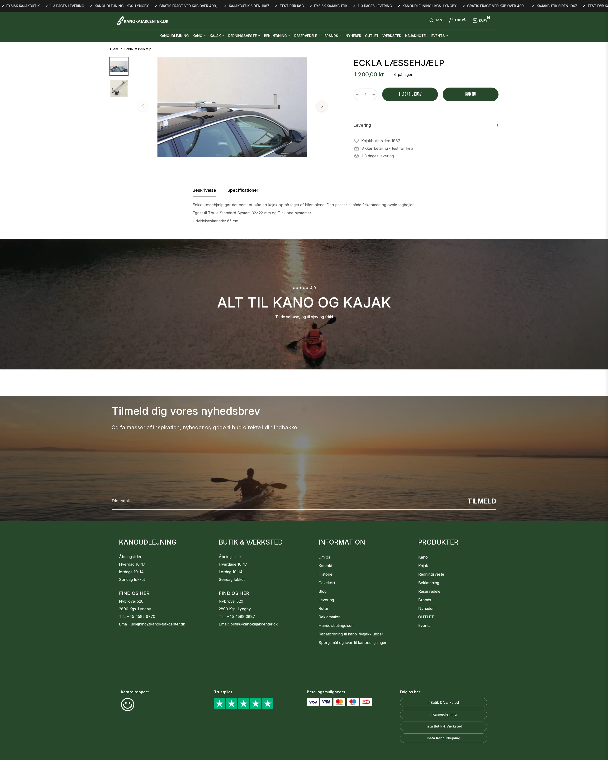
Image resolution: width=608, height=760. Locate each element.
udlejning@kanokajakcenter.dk (158, 624)
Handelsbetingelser (335, 625)
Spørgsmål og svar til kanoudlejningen (352, 642)
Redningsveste (431, 574)
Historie (325, 574)
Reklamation (329, 617)
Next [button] (322, 106)
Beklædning (428, 582)
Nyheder (426, 608)
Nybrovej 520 (131, 601)
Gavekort (326, 582)
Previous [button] (142, 106)
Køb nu (470, 94)
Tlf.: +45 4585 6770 (137, 616)
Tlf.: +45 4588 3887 (237, 616)
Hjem (114, 49)
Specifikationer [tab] (243, 190)
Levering (326, 599)
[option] (232, 107)
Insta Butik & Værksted (443, 726)
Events (424, 625)
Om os (324, 557)
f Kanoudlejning (443, 714)
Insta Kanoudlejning (443, 738)
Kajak (423, 565)
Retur (323, 608)
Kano (423, 557)
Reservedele (429, 591)
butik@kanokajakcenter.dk (254, 624)
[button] (435, 20)
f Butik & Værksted (443, 702)
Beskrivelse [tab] (204, 190)
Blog (322, 591)
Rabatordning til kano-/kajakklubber (350, 634)
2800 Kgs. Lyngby (135, 608)
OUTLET (426, 617)
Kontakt (325, 565)
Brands (424, 599)
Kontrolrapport (135, 692)
